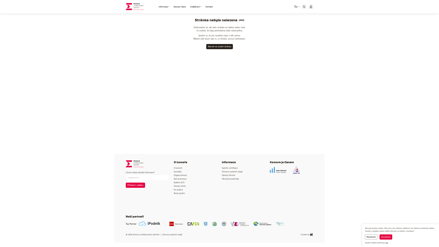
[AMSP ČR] (296, 170)
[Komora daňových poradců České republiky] (206, 224)
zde (386, 243)
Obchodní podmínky (230, 178)
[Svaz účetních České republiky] (278, 170)
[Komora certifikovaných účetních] (139, 6)
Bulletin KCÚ (179, 182)
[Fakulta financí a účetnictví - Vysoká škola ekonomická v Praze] (240, 224)
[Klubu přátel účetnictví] (280, 224)
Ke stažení (178, 189)
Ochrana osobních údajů (232, 171)
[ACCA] (176, 224)
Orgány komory (180, 175)
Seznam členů (180, 6)
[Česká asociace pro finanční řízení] (193, 224)
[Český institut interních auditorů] (262, 224)
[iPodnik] (149, 223)
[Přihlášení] (311, 6)
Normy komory (180, 178)
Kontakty (178, 171)
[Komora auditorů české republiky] (224, 224)
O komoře (178, 167)
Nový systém (179, 193)
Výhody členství (228, 175)
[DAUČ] (214, 224)
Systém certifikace (230, 167)
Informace (163, 6)
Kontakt (209, 6)
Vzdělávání (195, 6)
